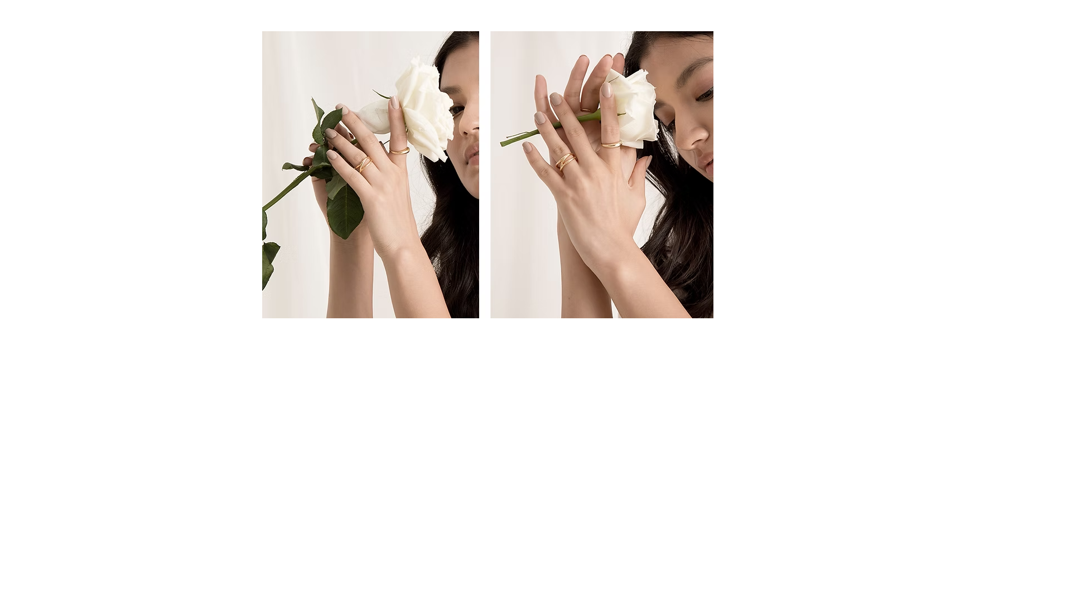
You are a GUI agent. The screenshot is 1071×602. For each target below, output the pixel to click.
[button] (487, 174)
